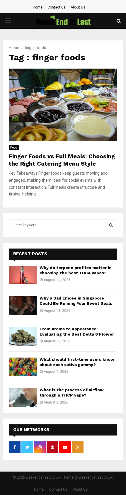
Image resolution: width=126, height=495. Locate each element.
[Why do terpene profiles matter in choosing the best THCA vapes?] (23, 275)
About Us (78, 7)
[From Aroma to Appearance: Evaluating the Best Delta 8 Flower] (23, 336)
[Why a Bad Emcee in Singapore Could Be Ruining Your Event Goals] (23, 305)
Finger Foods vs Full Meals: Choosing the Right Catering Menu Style (62, 160)
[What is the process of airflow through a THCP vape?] (23, 397)
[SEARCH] (111, 225)
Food (13, 147)
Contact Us (56, 7)
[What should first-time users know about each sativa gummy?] (23, 367)
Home (37, 7)
